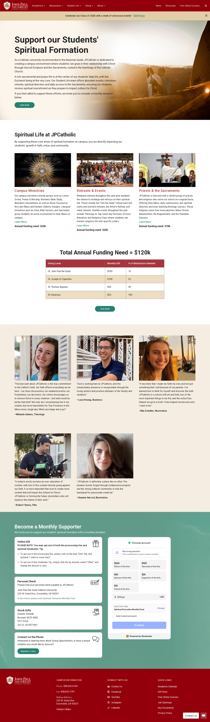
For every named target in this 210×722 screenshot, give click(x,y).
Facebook (116, 691)
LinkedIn (115, 707)
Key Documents (166, 707)
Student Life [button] (73, 5)
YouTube (115, 697)
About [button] (100, 5)
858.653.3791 (68, 691)
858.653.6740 (71, 686)
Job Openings (165, 702)
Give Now (24, 105)
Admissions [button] (55, 5)
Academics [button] (38, 5)
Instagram (116, 702)
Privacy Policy (165, 713)
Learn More (21, 221)
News (158, 5)
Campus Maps (63, 709)
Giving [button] (88, 5)
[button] (206, 5)
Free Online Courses (189, 5)
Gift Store (162, 691)
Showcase (171, 5)
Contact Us (116, 686)
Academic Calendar (167, 686)
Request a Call (28, 651)
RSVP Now (139, 15)
